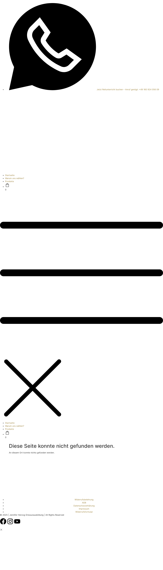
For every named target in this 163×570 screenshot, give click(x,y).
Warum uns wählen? (14, 178)
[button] (81, 306)
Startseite (10, 175)
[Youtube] (17, 521)
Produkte (9, 181)
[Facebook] (3, 521)
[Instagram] (10, 521)
